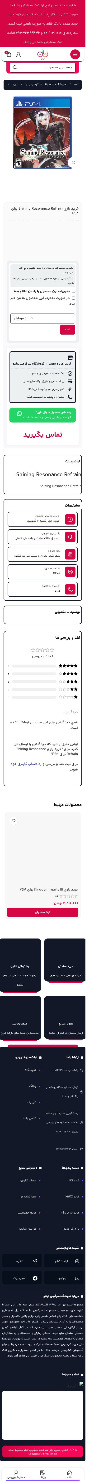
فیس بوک (20, 1278)
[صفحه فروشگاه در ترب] (73, 1386)
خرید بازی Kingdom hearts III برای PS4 (49, 889)
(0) (56, 896)
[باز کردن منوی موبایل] (75, 54)
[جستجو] (15, 68)
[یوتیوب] (77, 1278)
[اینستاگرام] (77, 1261)
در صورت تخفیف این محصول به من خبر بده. (42, 300)
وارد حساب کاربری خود (27, 764)
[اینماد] (43, 1415)
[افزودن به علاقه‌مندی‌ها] (13, 821)
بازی (14, 84)
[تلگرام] (35, 1261)
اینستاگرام (61, 1261)
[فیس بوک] (35, 1278)
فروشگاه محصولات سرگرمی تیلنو (45, 84)
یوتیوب (61, 1278)
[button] (42, 912)
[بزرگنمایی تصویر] (73, 162)
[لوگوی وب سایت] (43, 54)
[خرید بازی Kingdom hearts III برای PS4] (42, 849)
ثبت (67, 329)
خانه (76, 84)
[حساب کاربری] (18, 54)
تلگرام (19, 1261)
